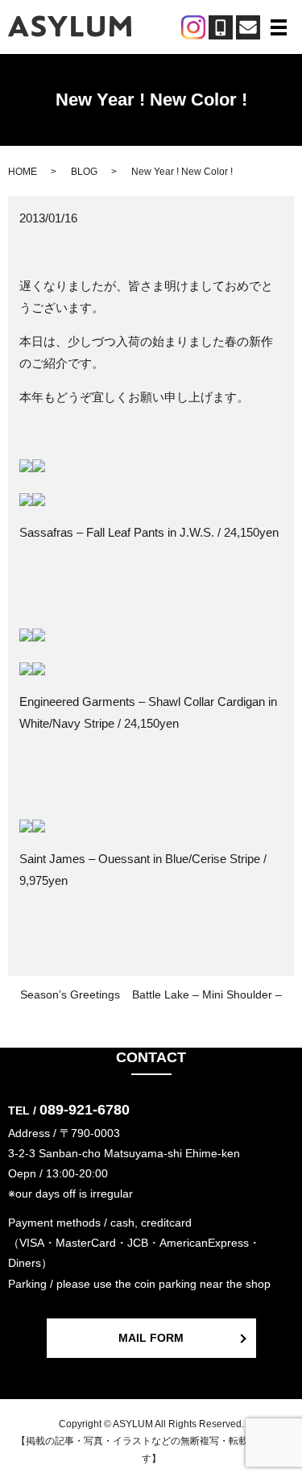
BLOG (84, 171)
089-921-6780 (84, 1110)
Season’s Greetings (70, 994)
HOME (22, 171)
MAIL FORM (151, 1337)
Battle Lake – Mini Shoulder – (207, 994)
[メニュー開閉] (279, 27)
